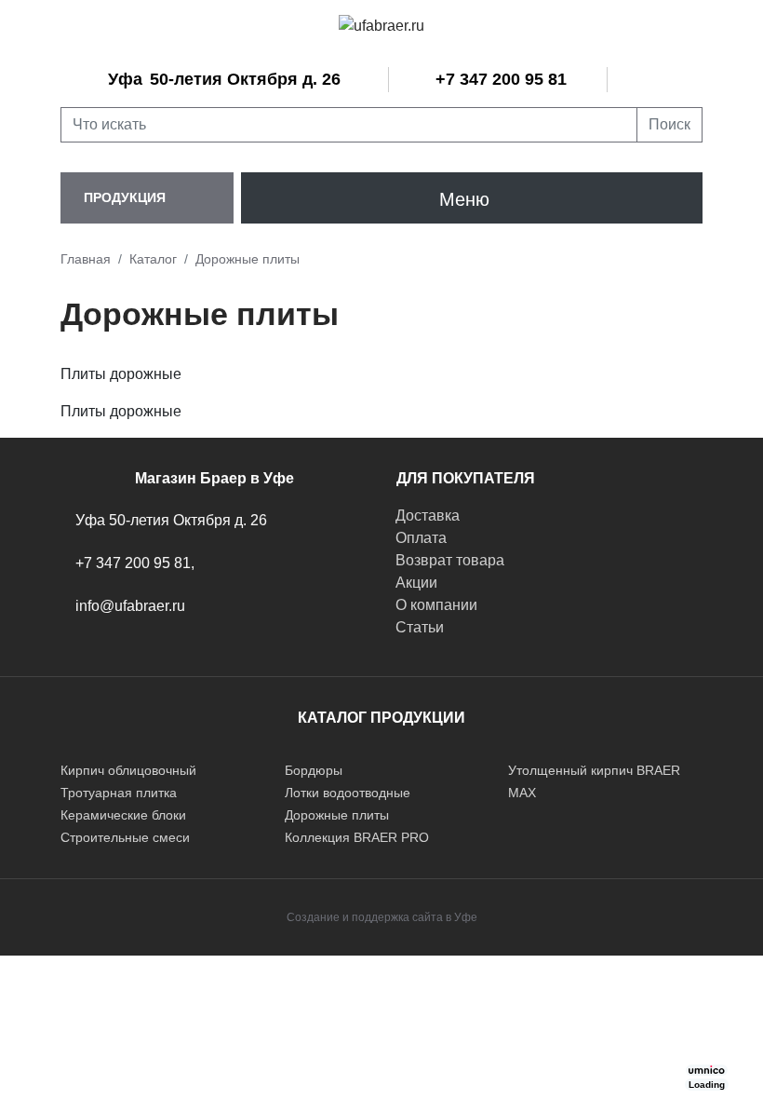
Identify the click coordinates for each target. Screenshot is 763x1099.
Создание (313, 917)
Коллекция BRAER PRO (357, 837)
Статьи (419, 627)
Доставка (427, 515)
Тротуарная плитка (118, 792)
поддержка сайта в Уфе (414, 917)
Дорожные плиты (337, 814)
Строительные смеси (125, 837)
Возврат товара (449, 560)
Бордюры (313, 770)
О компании (436, 605)
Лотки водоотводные (347, 792)
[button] (147, 198)
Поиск (669, 124)
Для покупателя (465, 478)
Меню (464, 199)
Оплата (421, 538)
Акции (416, 582)
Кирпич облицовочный (128, 770)
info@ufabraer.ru (130, 606)
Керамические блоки (123, 814)
